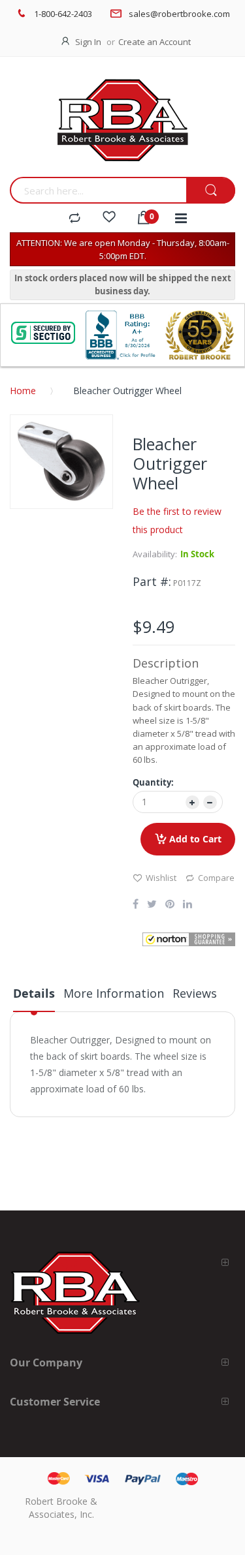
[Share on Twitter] (152, 905)
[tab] (34, 998)
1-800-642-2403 (63, 14)
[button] (189, 939)
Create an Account (154, 42)
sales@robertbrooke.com (179, 14)
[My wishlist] (109, 219)
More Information (113, 993)
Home (23, 390)
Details (34, 993)
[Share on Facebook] (136, 905)
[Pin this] (169, 905)
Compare (216, 878)
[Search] (210, 191)
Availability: (155, 554)
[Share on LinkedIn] (187, 905)
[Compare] (74, 219)
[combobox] (98, 190)
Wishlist (161, 878)
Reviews (194, 993)
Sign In (88, 42)
